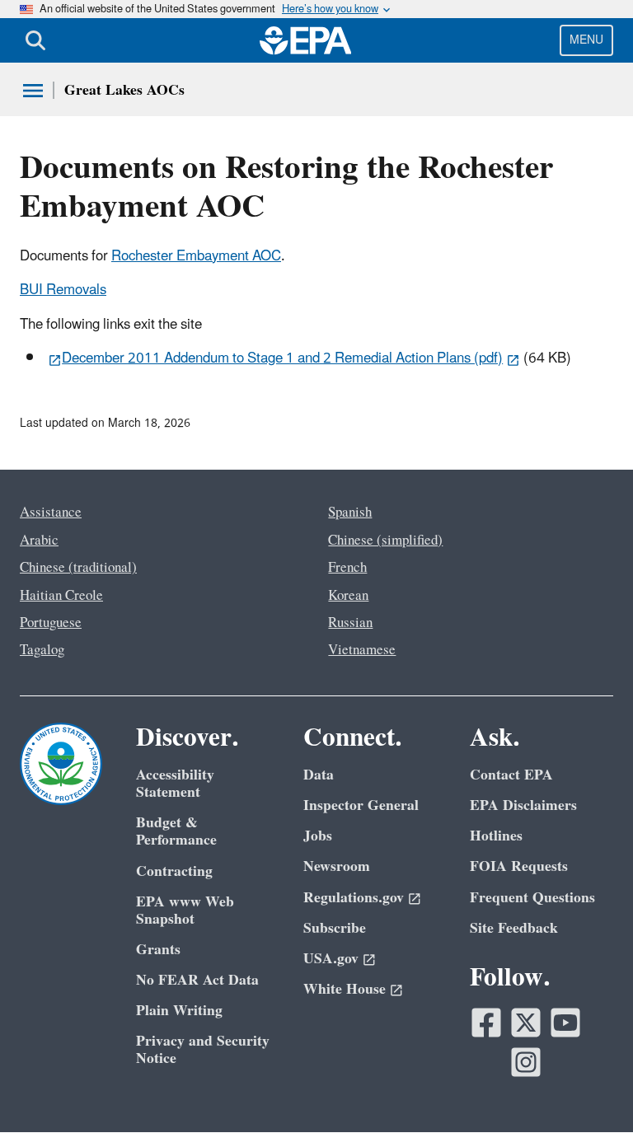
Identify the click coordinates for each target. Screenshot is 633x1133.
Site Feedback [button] (514, 928)
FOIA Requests (519, 866)
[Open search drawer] (35, 40)
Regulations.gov (353, 897)
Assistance (51, 512)
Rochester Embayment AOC (196, 256)
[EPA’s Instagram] (525, 1062)
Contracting (174, 871)
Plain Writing (179, 1010)
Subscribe (334, 928)
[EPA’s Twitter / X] (525, 1022)
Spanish (350, 512)
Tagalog (42, 650)
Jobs (317, 836)
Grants (158, 949)
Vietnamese (362, 650)
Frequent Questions (532, 897)
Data (318, 775)
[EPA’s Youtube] (565, 1022)
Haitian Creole (61, 596)
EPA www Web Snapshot (185, 910)
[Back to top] (588, 1088)
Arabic (39, 540)
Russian (350, 623)
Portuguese (51, 623)
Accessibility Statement (175, 783)
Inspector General (361, 805)
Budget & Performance (176, 831)
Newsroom (336, 866)
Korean (348, 596)
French (347, 568)
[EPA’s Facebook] (486, 1022)
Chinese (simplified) (385, 540)
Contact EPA (511, 775)
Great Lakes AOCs (124, 90)
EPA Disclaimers (523, 805)
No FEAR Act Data (197, 980)
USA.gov (331, 958)
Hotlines (496, 836)
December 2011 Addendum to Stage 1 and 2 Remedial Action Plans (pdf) (282, 358)
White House (344, 989)
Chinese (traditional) (78, 568)
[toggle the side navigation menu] (33, 90)
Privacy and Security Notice (203, 1049)
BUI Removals (63, 290)
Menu (586, 40)
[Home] (305, 40)
